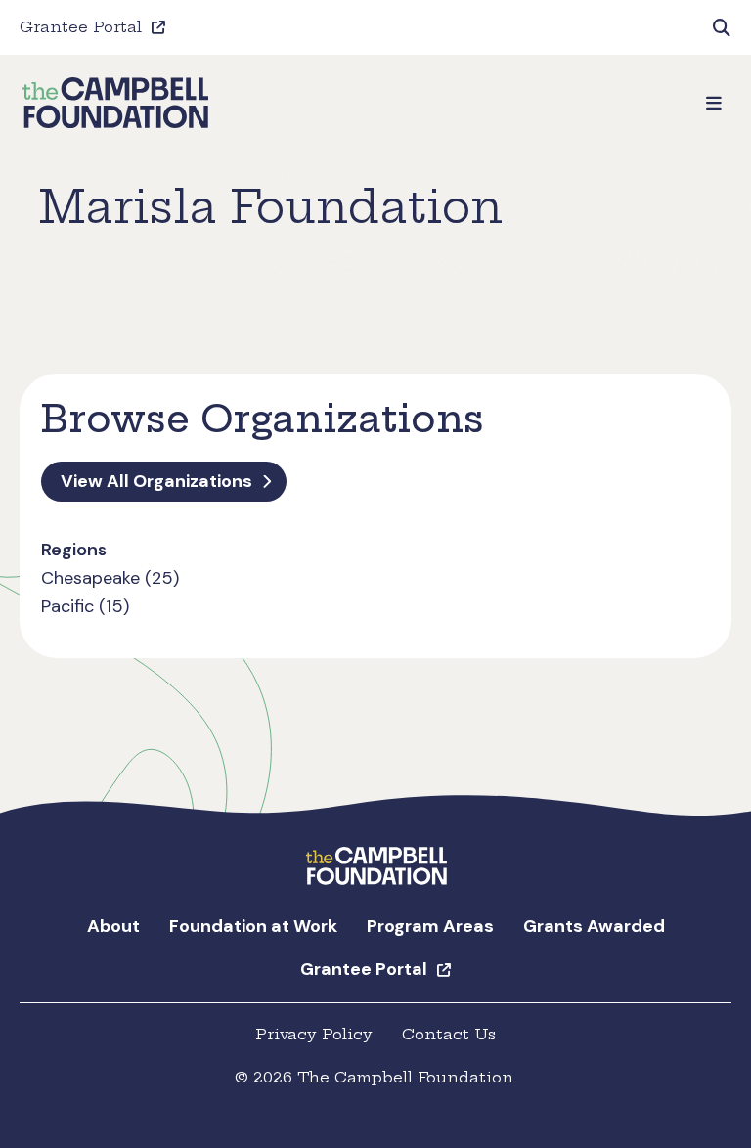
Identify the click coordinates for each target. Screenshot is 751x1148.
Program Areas (430, 926)
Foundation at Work (253, 926)
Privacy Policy (314, 1034)
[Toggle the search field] (721, 27)
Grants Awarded (594, 926)
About (113, 926)
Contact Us (449, 1034)
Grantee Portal (81, 27)
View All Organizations (156, 481)
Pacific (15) (85, 606)
